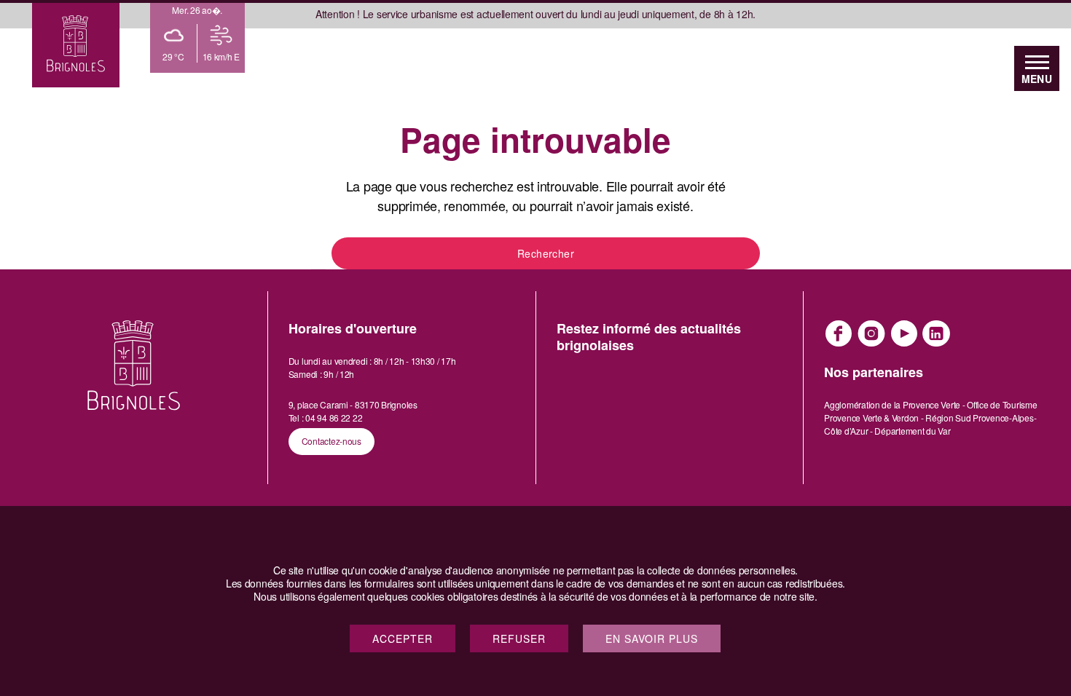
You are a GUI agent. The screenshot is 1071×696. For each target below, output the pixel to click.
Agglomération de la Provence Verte (892, 404)
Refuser (519, 638)
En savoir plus (651, 638)
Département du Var (912, 430)
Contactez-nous (331, 441)
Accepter (402, 638)
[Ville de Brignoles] (76, 43)
